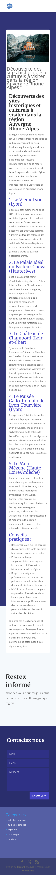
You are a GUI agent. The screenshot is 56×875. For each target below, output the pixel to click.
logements (13, 829)
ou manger (13, 834)
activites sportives (17, 820)
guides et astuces (17, 824)
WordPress (28, 870)
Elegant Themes (25, 866)
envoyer (38, 795)
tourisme (12, 839)
